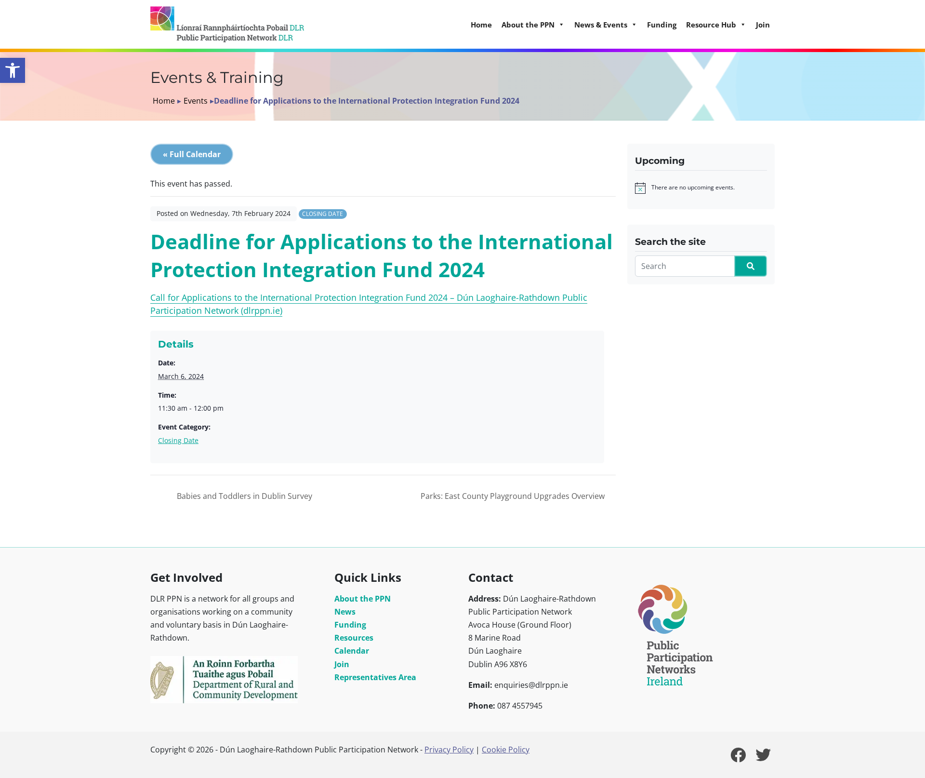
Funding (661, 24)
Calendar (351, 650)
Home (481, 24)
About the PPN (362, 598)
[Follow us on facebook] (738, 757)
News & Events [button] (600, 24)
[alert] (693, 188)
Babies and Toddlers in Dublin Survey (243, 496)
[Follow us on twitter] (763, 757)
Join (763, 24)
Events (196, 100)
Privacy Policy (449, 749)
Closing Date (322, 214)
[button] (12, 70)
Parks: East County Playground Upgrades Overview (514, 496)
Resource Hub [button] (711, 24)
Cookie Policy (505, 749)
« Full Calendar (192, 154)
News (345, 611)
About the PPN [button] (528, 24)
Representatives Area (375, 677)
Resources (353, 637)
